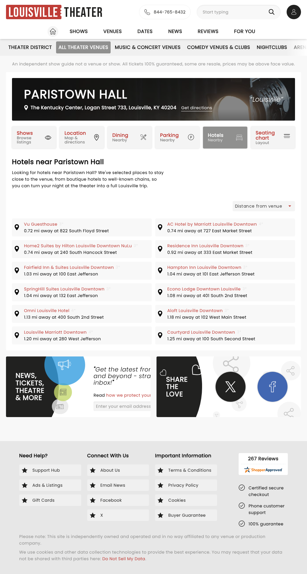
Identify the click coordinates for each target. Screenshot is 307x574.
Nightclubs (272, 47)
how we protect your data (135, 395)
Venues (112, 31)
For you (244, 31)
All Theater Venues (83, 47)
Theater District (30, 47)
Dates (145, 31)
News (175, 31)
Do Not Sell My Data (123, 559)
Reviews (208, 31)
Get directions (196, 108)
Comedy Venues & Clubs (218, 47)
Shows (79, 31)
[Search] (273, 12)
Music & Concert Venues (147, 47)
